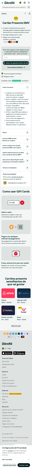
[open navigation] (2, 3)
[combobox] (14, 7)
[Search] (28, 7)
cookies (10, 451)
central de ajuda (16, 177)
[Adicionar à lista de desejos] (25, 13)
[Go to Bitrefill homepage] (9, 3)
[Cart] (29, 2)
